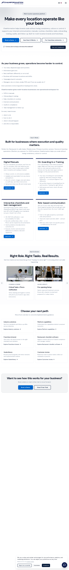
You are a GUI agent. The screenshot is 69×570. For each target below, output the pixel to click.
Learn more (8, 188)
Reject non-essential (24, 565)
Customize (37, 565)
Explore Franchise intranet (11, 344)
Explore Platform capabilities (46, 329)
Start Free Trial (42, 387)
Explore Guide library (10, 359)
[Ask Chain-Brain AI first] (64, 565)
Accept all (46, 565)
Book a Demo (9, 40)
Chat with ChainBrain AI (58, 47)
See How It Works (29, 40)
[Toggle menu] (66, 3)
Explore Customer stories (45, 359)
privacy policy (30, 561)
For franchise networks (53, 40)
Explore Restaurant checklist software (48, 344)
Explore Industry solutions (11, 329)
